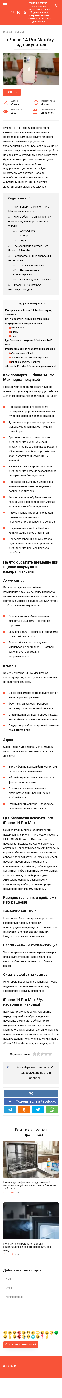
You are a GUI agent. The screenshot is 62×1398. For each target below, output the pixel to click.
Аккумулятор (27, 230)
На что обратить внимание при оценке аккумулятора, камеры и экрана (29, 221)
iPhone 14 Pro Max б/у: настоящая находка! (30, 366)
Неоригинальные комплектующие (28, 357)
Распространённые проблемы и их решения (30, 348)
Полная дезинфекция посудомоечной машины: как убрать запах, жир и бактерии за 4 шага (29, 1185)
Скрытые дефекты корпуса (35, 279)
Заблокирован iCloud (32, 265)
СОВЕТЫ (12, 92)
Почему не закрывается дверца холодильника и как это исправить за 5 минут (27, 1247)
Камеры (24, 235)
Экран (23, 240)
